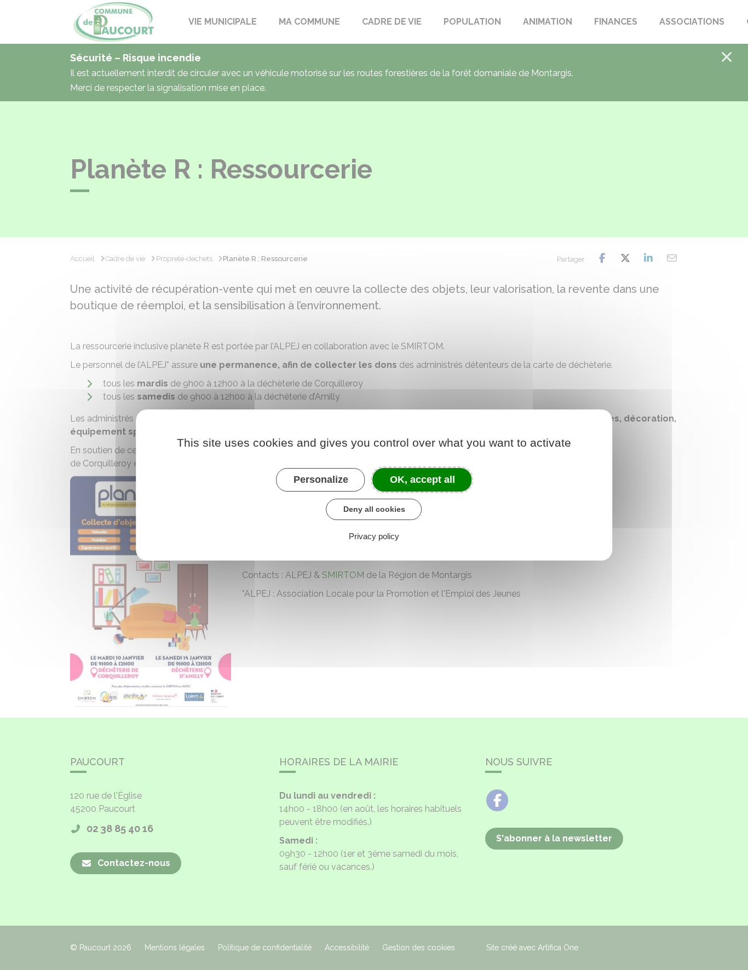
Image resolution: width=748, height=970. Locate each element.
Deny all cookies (374, 509)
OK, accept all (422, 479)
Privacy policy (374, 536)
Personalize (321, 479)
